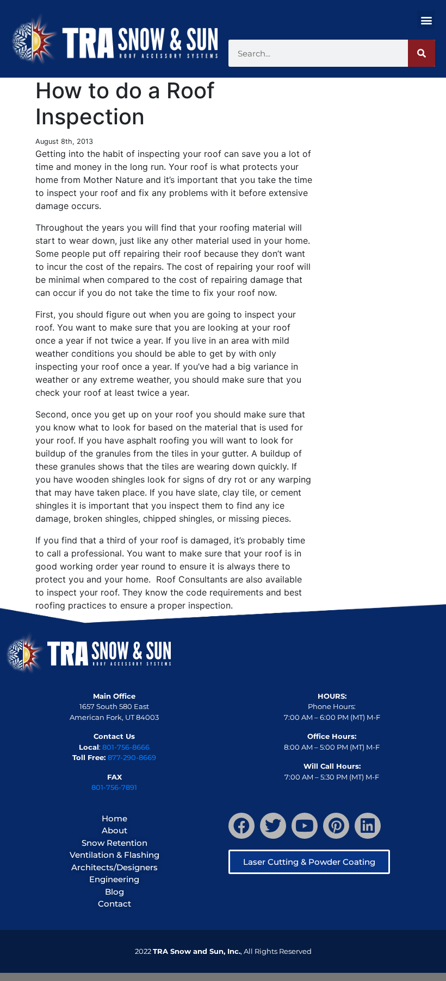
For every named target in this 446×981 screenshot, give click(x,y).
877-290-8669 (132, 757)
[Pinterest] (336, 826)
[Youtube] (305, 826)
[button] (426, 20)
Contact (114, 903)
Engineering (114, 879)
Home (114, 818)
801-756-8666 (126, 747)
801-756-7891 (114, 787)
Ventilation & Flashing (114, 855)
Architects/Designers (114, 867)
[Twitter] (273, 826)
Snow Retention (114, 843)
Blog (114, 892)
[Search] (421, 53)
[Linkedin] (368, 826)
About (114, 830)
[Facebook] (241, 826)
